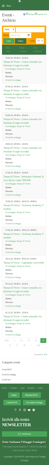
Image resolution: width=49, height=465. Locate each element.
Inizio (7, 340)
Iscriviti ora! (26, 434)
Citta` (8, 51)
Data (7, 48)
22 (21, 340)
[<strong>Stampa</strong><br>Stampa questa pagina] (30, 14)
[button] (6, 6)
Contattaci (13, 388)
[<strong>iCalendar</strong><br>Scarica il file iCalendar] (41, 14)
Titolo (22, 48)
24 (36, 340)
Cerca (9, 41)
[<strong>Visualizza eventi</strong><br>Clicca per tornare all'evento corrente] (24, 14)
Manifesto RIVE (31, 395)
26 (10, 345)
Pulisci (20, 41)
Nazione (23, 51)
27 (17, 345)
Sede (35, 48)
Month (6, 35)
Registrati (30, 388)
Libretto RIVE (12, 402)
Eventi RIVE (7, 369)
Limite (32, 41)
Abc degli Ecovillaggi (34, 402)
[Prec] (14, 340)
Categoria (37, 51)
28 (24, 345)
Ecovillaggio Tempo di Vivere (17, 69)
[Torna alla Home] (24, 6)
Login (22, 388)
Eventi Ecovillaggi (13, 80)
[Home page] (24, 442)
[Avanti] (31, 345)
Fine (38, 345)
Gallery (40, 388)
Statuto (14, 395)
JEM (45, 354)
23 (29, 340)
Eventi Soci (6, 380)
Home (4, 388)
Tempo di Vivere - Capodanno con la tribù (23, 262)
